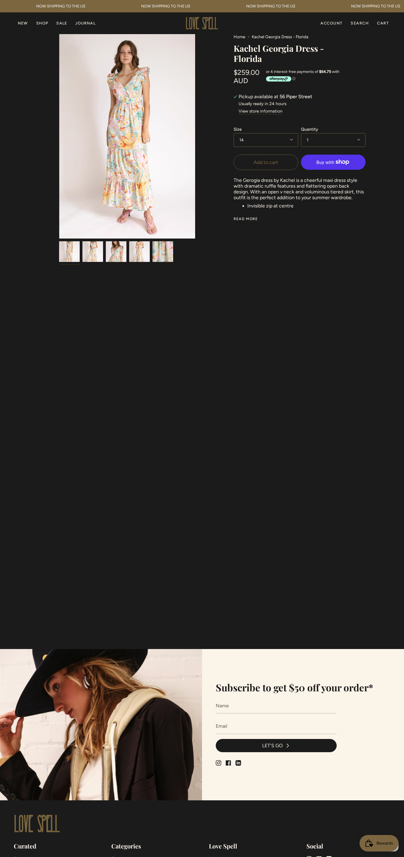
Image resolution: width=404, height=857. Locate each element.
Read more (246, 219)
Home (239, 36)
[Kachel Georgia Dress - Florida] (69, 251)
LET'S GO (272, 745)
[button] (42, 23)
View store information (261, 111)
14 (241, 140)
